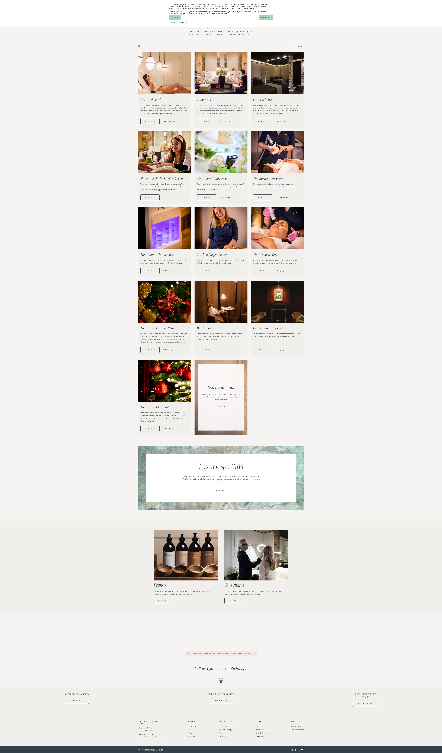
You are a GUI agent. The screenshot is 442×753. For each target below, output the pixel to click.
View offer (150, 121)
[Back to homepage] (221, 679)
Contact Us (223, 726)
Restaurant (191, 736)
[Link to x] (299, 749)
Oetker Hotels (296, 726)
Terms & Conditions (262, 733)
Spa (189, 730)
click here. (250, 8)
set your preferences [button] (179, 22)
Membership (192, 726)
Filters (144, 46)
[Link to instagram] (292, 749)
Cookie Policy (260, 736)
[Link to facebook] (295, 749)
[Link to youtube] (302, 749)
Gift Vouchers (221, 491)
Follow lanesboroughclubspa (221, 668)
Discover (221, 407)
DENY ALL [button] (175, 18)
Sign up (76, 701)
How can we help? (225, 730)
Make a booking (365, 704)
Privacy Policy (260, 730)
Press (220, 733)
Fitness (190, 733)
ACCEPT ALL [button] (265, 18)
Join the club (221, 701)
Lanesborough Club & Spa (153, 750)
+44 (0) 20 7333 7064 (145, 734)
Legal (257, 726)
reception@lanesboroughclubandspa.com (150, 737)
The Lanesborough (297, 730)
